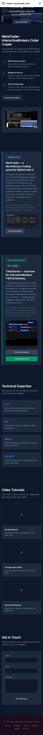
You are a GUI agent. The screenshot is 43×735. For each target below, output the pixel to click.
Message (8, 677)
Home (8, 725)
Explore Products (21, 22)
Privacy (26, 729)
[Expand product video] (21, 120)
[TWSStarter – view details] (22, 333)
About (26, 725)
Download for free (22, 359)
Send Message (21, 699)
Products (16, 725)
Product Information (12, 98)
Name (7, 656)
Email (7, 666)
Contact (34, 725)
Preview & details (15, 231)
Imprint (17, 729)
